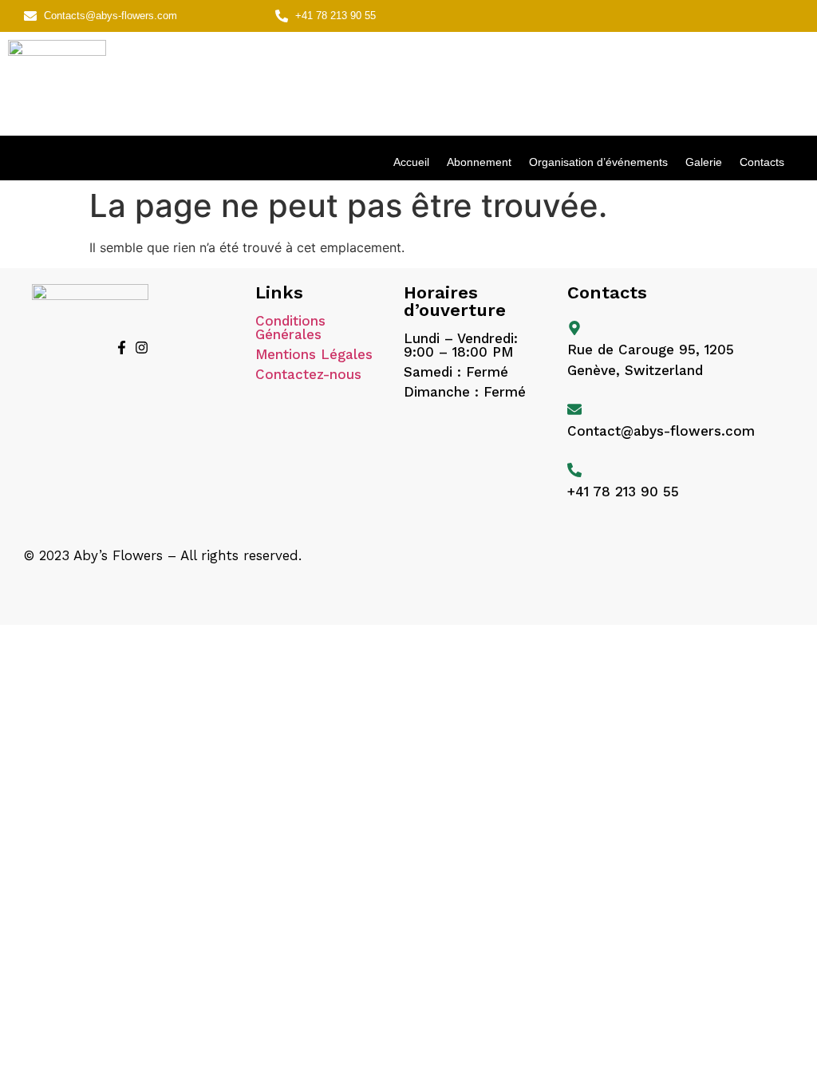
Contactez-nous (308, 374)
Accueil (411, 162)
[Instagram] (141, 348)
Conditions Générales (290, 327)
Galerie (703, 162)
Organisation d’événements (598, 162)
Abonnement (479, 162)
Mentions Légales (314, 354)
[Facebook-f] (121, 348)
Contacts (762, 162)
